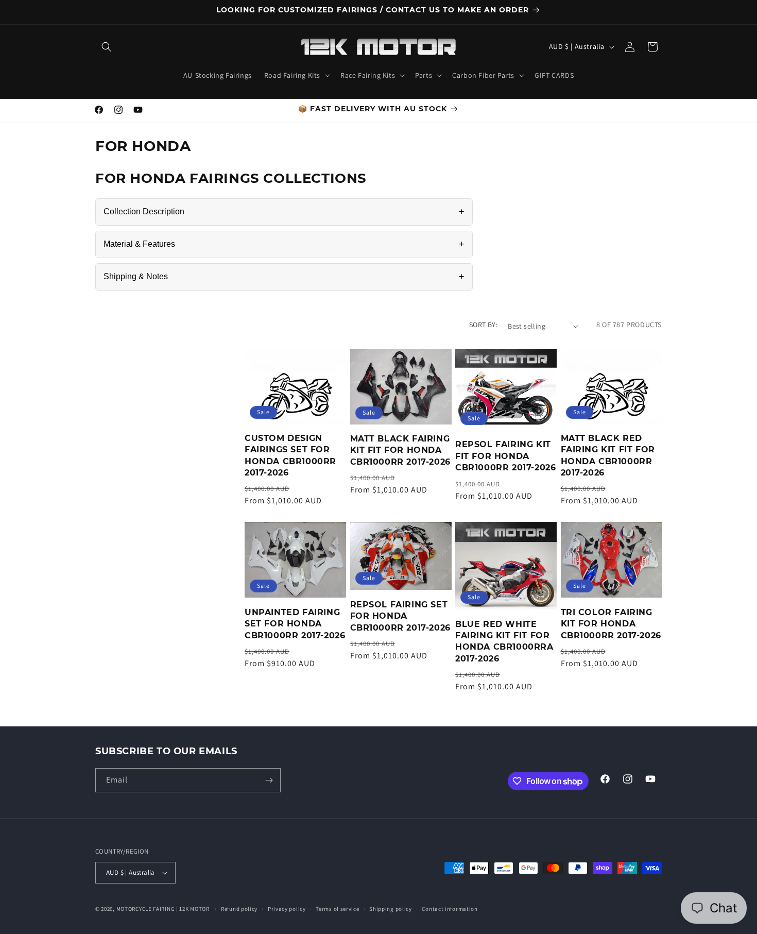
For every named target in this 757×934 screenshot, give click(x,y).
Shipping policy (390, 908)
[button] (106, 47)
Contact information (449, 908)
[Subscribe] (268, 780)
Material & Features (284, 244)
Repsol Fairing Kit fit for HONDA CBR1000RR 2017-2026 (505, 455)
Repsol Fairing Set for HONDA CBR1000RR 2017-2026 (400, 616)
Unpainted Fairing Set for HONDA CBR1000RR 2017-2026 (295, 623)
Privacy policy (287, 908)
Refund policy (239, 908)
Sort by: (483, 324)
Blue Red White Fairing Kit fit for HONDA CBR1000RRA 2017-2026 (504, 641)
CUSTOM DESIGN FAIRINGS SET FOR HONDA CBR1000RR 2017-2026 (290, 455)
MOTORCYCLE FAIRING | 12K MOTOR (163, 908)
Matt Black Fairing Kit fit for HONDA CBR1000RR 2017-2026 (400, 450)
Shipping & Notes (284, 276)
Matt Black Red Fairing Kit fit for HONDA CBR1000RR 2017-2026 (608, 455)
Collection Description (284, 212)
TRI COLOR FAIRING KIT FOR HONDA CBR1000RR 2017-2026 (611, 623)
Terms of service (337, 908)
